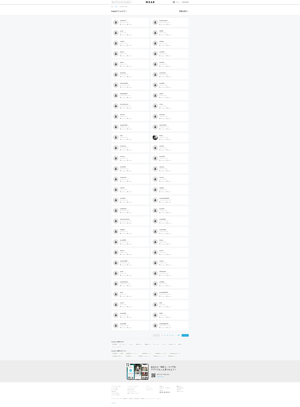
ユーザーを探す (114, 388)
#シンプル (164, 344)
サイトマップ (149, 388)
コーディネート (123, 24)
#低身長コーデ (148, 344)
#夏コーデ (180, 344)
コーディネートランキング (133, 386)
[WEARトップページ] (112, 6)
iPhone (161, 388)
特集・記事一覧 (130, 389)
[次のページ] (185, 335)
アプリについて (160, 376)
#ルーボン (131, 344)
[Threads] (165, 392)
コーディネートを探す (116, 386)
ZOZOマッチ (179, 391)
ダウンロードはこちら (163, 374)
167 (179, 335)
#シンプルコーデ (123, 344)
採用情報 (136, 398)
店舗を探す (113, 391)
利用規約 (142, 398)
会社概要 (124, 398)
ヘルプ (147, 386)
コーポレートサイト (115, 398)
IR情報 (130, 398)
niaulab (178, 389)
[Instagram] (162, 392)
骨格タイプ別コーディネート (133, 393)
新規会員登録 (185, 2)
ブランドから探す (115, 393)
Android (167, 388)
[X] (160, 392)
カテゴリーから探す (115, 394)
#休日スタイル (139, 344)
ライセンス (158, 398)
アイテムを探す (114, 389)
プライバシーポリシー (150, 398)
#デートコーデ (156, 344)
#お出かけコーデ (172, 344)
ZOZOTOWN (179, 388)
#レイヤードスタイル (116, 347)
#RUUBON (114, 344)
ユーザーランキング (131, 388)
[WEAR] (150, 2)
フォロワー (129, 24)
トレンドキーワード (131, 391)
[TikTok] (167, 392)
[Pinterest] (169, 392)
